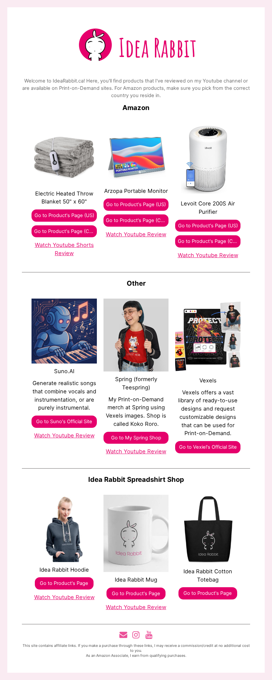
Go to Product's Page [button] (64, 583)
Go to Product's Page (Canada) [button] (65, 231)
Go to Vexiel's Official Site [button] (208, 447)
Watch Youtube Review (136, 234)
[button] (123, 635)
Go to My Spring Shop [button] (136, 438)
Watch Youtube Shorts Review (64, 249)
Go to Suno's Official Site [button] (64, 422)
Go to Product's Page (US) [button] (64, 215)
